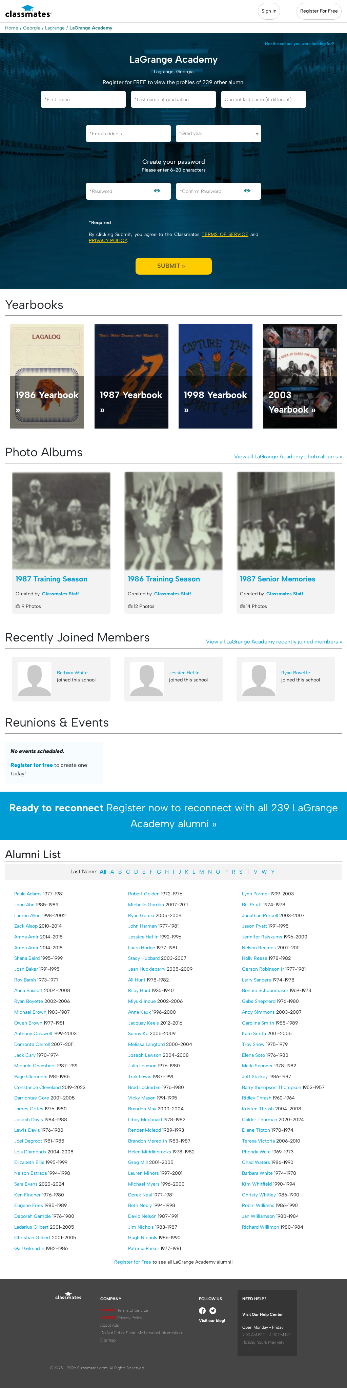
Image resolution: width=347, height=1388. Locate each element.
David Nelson (142, 1216)
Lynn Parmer (255, 894)
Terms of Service (225, 234)
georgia (31, 28)
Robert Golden (144, 894)
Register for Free (132, 1262)
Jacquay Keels (143, 1023)
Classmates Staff (60, 594)
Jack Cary (25, 1055)
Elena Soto (253, 1055)
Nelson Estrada (30, 1173)
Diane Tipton (256, 1130)
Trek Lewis (139, 1076)
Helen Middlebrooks (149, 1152)
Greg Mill (138, 1162)
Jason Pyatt (254, 926)
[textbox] (218, 133)
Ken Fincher (27, 1195)
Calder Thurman (259, 1120)
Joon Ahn (24, 905)
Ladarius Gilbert (31, 1227)
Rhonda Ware (256, 1152)
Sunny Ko (138, 1033)
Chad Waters (256, 1162)
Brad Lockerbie (144, 1087)
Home (11, 28)
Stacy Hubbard (144, 958)
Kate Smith (254, 1033)
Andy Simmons (258, 1012)
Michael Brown (30, 1012)
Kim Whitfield (257, 1184)
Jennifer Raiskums (262, 937)
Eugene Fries (28, 1205)
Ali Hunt (136, 980)
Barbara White (72, 673)
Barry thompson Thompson (271, 1087)
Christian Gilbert (32, 1238)
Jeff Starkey (255, 1076)
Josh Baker (26, 969)
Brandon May (142, 1109)
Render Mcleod (144, 1130)
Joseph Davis (28, 1120)
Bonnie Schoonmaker (265, 990)
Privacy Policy (108, 240)
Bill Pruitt (252, 905)
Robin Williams (258, 1205)
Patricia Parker (143, 1248)
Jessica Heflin (184, 673)
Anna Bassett (28, 990)
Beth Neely (140, 1205)
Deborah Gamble (32, 1216)
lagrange (55, 28)
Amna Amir (26, 937)
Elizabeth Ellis (29, 1162)
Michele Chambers (35, 1066)
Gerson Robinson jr (263, 969)
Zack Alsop (26, 926)
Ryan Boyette (295, 673)
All (103, 872)
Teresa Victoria (258, 1141)
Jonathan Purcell (260, 915)
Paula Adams (28, 894)
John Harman (142, 926)
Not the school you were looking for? (299, 43)
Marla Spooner (257, 1066)
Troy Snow (253, 1044)
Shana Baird (27, 958)
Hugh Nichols (142, 1238)
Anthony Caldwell (33, 1033)
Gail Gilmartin (29, 1248)
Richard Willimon (260, 1227)
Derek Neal (140, 1195)
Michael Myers (144, 1184)
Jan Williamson (258, 1216)
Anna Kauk (139, 1012)
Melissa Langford (146, 1044)
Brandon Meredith (147, 1141)
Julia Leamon (142, 1066)
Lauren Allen (27, 915)
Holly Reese (254, 958)
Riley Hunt (139, 990)
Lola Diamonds (30, 1152)
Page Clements (30, 1076)
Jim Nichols (141, 1227)
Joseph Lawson (144, 1055)
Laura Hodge (141, 948)
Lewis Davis (27, 1130)
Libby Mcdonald (145, 1120)
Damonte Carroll (32, 1044)
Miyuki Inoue (142, 1001)
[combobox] (218, 133)
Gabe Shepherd (258, 1001)
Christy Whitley (259, 1195)
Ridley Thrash (256, 1098)
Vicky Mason (142, 1098)
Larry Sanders (256, 980)
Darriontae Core (31, 1098)
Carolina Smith (258, 1023)
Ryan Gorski (141, 915)
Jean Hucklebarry (146, 969)
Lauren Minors (143, 1173)
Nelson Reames (259, 948)
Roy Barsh (25, 980)
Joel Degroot (28, 1141)
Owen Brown (28, 1023)
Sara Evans (26, 1184)
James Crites (28, 1109)
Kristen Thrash (258, 1109)
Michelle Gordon (146, 905)
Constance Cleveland (37, 1087)
